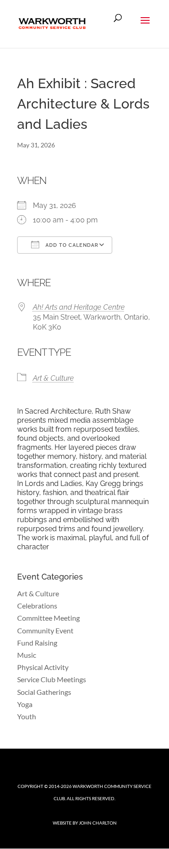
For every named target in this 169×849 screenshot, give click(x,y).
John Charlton (98, 822)
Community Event (45, 630)
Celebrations (37, 605)
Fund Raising (37, 642)
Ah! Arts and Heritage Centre (79, 307)
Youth (26, 716)
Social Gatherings (44, 692)
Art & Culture (53, 378)
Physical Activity (43, 667)
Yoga (24, 704)
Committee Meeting (48, 617)
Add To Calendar (71, 245)
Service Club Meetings (51, 679)
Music (26, 655)
